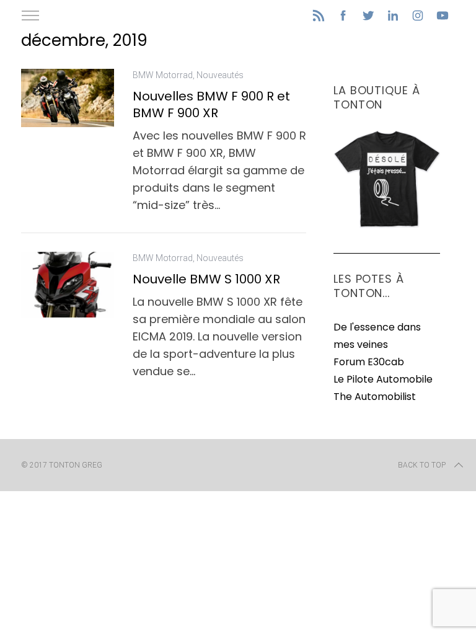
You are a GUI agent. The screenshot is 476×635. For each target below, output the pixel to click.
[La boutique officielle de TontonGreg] (386, 225)
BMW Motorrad (163, 75)
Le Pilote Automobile (383, 379)
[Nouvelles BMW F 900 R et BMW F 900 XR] (67, 98)
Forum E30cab (368, 362)
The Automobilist (374, 396)
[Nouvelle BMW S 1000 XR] (67, 285)
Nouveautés (220, 75)
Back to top (422, 465)
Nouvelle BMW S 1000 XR (206, 279)
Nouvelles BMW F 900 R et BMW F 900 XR (211, 104)
